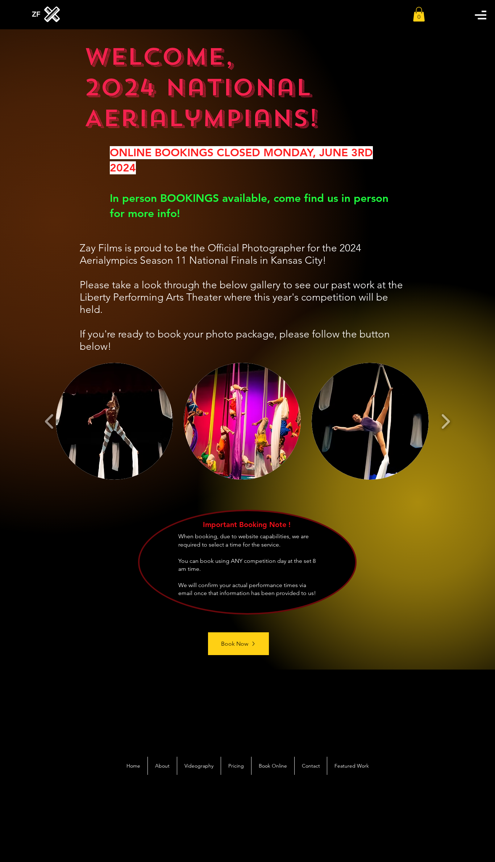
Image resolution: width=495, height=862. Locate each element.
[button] (480, 15)
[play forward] (445, 421)
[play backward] (49, 421)
